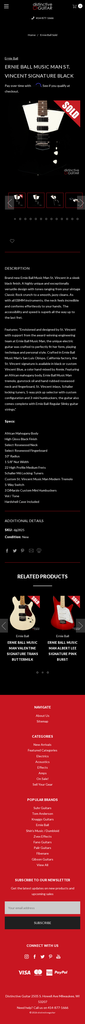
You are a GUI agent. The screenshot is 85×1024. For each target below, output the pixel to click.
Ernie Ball (42, 825)
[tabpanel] (17, 201)
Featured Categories (42, 750)
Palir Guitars (42, 848)
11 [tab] (67, 219)
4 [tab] (31, 219)
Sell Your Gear (43, 784)
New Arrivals (42, 744)
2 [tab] (20, 219)
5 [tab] (36, 219)
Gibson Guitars (42, 859)
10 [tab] (62, 219)
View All (42, 865)
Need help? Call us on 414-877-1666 (42, 1008)
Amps (43, 773)
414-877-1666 (44, 18)
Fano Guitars (43, 842)
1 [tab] (15, 219)
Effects (42, 767)
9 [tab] (57, 219)
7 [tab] (46, 219)
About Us (42, 716)
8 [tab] (51, 219)
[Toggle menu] (6, 6)
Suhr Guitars (42, 808)
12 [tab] (72, 219)
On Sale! (42, 779)
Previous (9, 202)
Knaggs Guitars (43, 819)
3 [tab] (25, 219)
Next (80, 625)
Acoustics (42, 762)
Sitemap (42, 721)
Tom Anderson (42, 813)
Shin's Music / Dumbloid (42, 831)
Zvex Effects (43, 836)
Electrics (42, 756)
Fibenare (42, 853)
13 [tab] (77, 219)
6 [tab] (41, 219)
